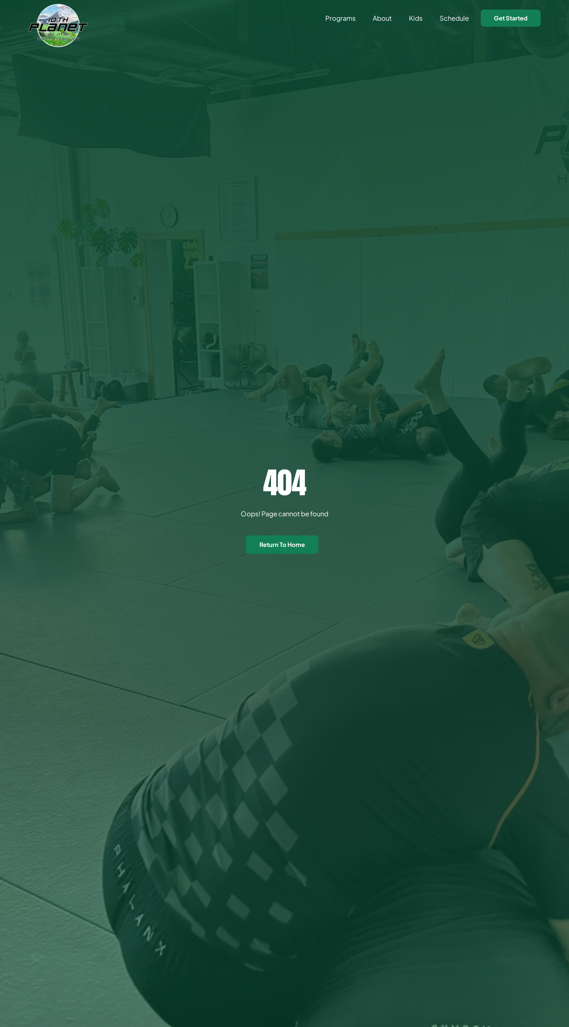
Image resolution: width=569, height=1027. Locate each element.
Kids (415, 18)
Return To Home (282, 544)
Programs (340, 18)
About (382, 18)
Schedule (454, 18)
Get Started (511, 18)
